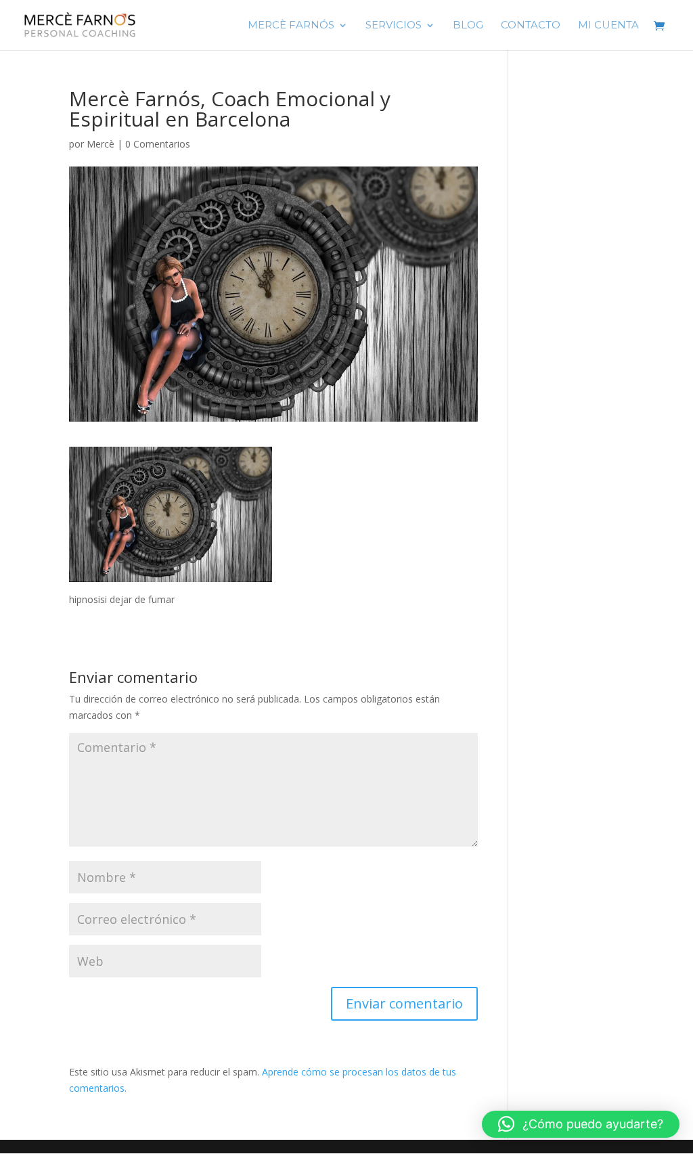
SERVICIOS (393, 25)
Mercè (100, 143)
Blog (468, 25)
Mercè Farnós (291, 25)
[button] (580, 1124)
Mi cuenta (608, 25)
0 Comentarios (157, 143)
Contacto (530, 25)
